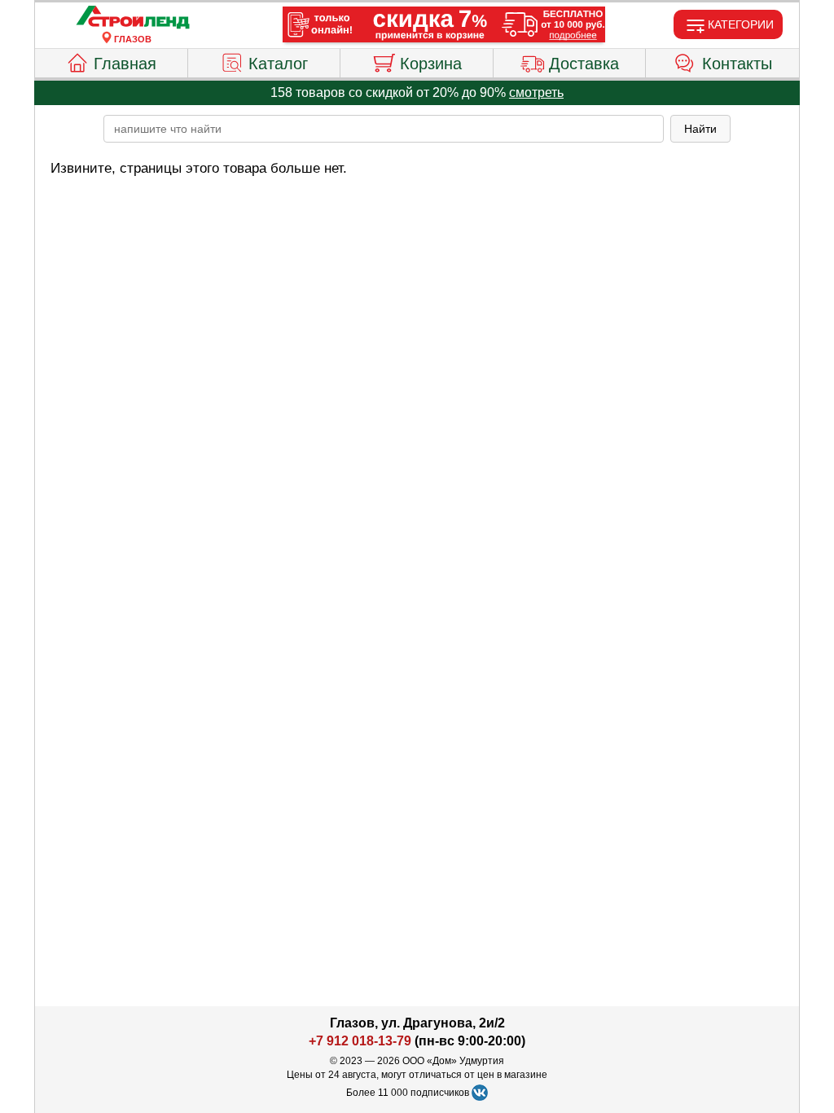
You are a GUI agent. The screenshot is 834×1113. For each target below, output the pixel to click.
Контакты (737, 64)
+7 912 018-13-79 (360, 1041)
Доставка (584, 64)
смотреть (536, 92)
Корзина (431, 64)
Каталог (278, 64)
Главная (125, 64)
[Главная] (132, 18)
